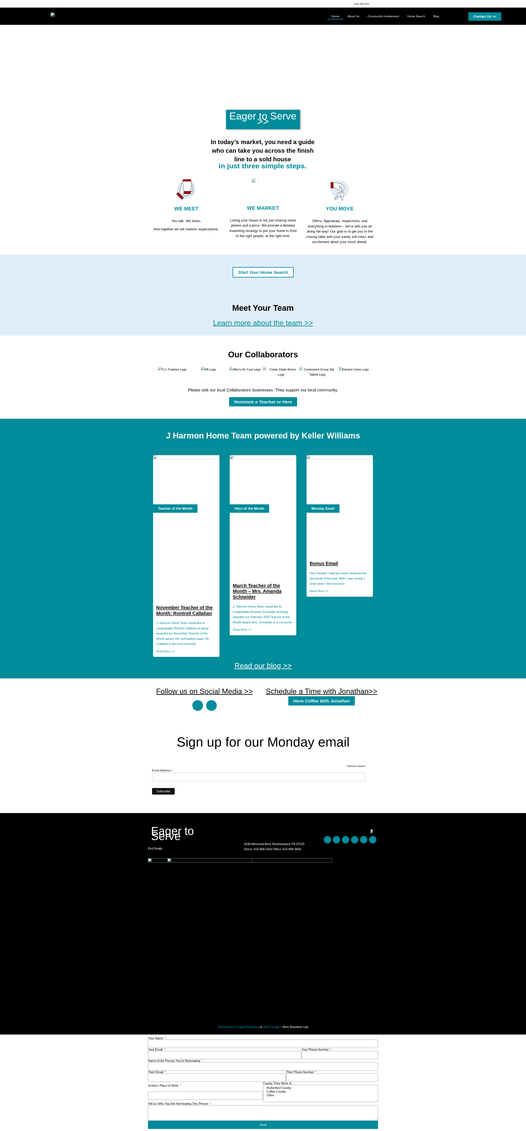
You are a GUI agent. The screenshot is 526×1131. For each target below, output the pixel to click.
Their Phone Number (300, 1072)
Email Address (162, 770)
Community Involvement (383, 16)
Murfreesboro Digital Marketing (238, 1027)
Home (335, 16)
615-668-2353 (263, 849)
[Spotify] (363, 839)
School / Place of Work (163, 1085)
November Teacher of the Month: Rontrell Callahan (184, 610)
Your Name (156, 1038)
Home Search (416, 16)
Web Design (271, 1027)
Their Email (156, 1072)
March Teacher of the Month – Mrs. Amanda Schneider (257, 591)
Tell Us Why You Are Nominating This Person (178, 1103)
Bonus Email (324, 563)
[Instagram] (211, 705)
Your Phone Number (315, 1049)
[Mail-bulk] (372, 839)
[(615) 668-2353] (350, 3)
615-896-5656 (292, 849)
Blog (436, 16)
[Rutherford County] (320, 1088)
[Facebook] (197, 705)
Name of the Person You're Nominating (174, 1060)
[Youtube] (354, 839)
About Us (353, 16)
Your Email (155, 1049)
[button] (150, 372)
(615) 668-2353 (361, 4)
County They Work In (277, 1083)
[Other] (320, 1095)
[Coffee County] (320, 1091)
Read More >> (165, 651)
